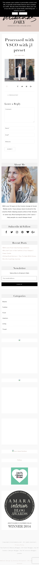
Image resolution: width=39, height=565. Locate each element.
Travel (4, 329)
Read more (23, 13)
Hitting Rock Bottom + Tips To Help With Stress (19, 256)
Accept (15, 13)
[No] (37, 8)
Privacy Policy (19, 545)
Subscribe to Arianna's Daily (19, 273)
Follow (19, 460)
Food (4, 312)
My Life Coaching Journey (11, 259)
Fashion (4, 307)
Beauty (4, 301)
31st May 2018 (19, 55)
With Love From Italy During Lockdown (15, 248)
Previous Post (13, 95)
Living (4, 324)
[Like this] (7, 86)
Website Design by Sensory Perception (13, 560)
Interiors (5, 318)
